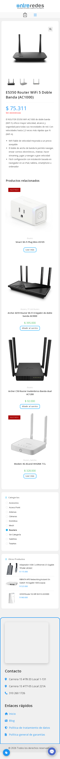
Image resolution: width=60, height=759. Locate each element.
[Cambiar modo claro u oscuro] (6, 752)
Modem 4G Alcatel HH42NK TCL (30, 463)
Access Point (14, 507)
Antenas (12, 512)
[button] (50, 29)
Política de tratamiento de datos (29, 727)
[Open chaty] (52, 751)
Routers (30, 238)
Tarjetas (12, 543)
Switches (33, 460)
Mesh (11, 525)
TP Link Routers (33, 309)
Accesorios (14, 503)
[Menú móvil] (35, 15)
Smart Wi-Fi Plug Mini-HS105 (30, 242)
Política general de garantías (26, 734)
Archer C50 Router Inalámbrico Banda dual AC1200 (30, 393)
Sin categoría (15, 534)
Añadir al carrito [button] (30, 328)
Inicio (12, 713)
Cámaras (13, 516)
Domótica (13, 521)
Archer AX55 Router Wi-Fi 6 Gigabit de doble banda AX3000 (30, 314)
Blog (11, 720)
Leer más (30, 250)
